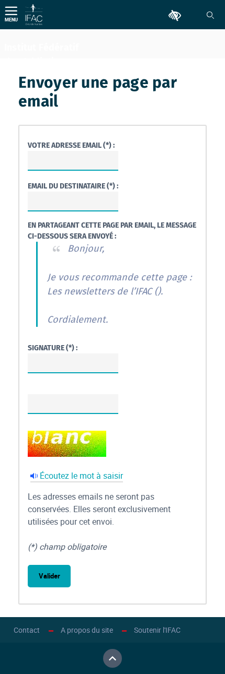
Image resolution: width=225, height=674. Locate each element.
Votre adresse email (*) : (71, 145)
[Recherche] (210, 15)
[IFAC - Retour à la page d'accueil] (34, 14)
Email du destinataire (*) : (73, 186)
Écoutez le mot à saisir (81, 475)
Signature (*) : (52, 348)
